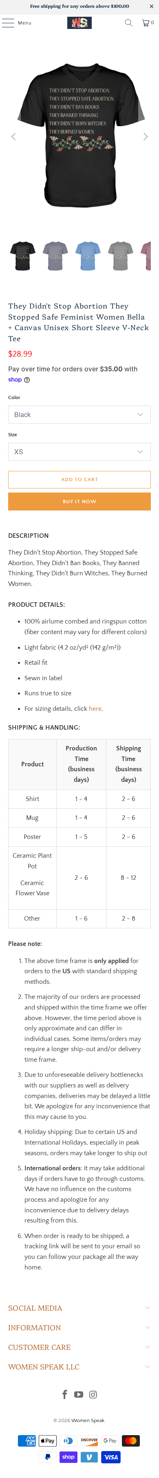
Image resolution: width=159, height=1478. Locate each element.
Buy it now (80, 501)
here (95, 708)
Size (12, 434)
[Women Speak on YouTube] (79, 1395)
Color (14, 397)
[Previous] (14, 136)
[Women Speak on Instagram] (93, 1395)
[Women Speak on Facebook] (65, 1395)
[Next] (144, 136)
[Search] (129, 23)
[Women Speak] (79, 23)
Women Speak (87, 1420)
